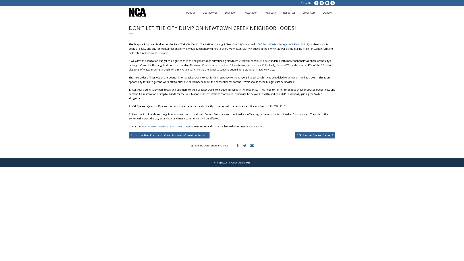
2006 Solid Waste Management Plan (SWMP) (282, 44)
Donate (327, 12)
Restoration (250, 12)
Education (230, 12)
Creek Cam (309, 12)
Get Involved (210, 12)
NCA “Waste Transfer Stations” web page (165, 126)
